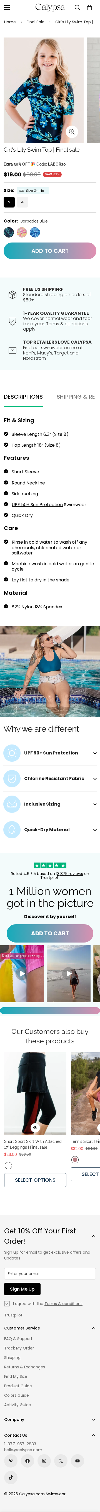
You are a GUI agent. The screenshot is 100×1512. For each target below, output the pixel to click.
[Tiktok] (11, 1477)
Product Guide (18, 1386)
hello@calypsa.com (23, 1450)
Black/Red (8, 1165)
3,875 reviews (70, 873)
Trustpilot (13, 1315)
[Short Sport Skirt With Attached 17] (35, 1093)
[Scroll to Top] (90, 1482)
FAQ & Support (18, 1338)
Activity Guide (17, 1405)
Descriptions (23, 397)
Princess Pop (22, 232)
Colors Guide (16, 1395)
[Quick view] (35, 1128)
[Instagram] (44, 1461)
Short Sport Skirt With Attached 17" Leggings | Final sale (33, 1144)
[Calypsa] (50, 7)
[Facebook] (27, 1461)
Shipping (12, 1357)
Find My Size (15, 1376)
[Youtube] (77, 1461)
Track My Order (19, 1348)
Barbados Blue (9, 232)
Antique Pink (75, 1159)
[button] (89, 7)
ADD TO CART (50, 933)
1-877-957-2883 (20, 1444)
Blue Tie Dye (35, 232)
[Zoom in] (72, 132)
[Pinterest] (11, 1461)
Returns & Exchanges (24, 1367)
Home (10, 22)
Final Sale (35, 22)
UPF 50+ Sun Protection (37, 504)
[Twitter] (61, 1461)
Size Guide (35, 190)
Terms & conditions (63, 1303)
